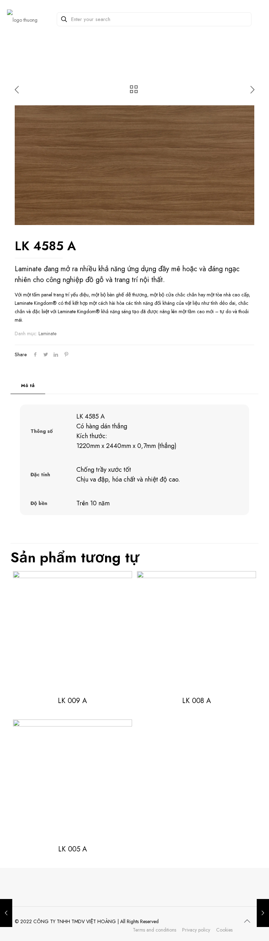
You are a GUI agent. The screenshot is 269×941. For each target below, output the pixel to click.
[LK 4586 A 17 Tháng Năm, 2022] (263, 913)
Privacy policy (196, 929)
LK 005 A (72, 849)
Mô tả (28, 385)
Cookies (224, 929)
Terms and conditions (154, 929)
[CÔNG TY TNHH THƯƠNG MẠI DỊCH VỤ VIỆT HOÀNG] (22, 19)
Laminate (47, 333)
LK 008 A (196, 701)
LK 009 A (72, 701)
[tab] (28, 386)
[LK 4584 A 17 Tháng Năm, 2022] (6, 913)
